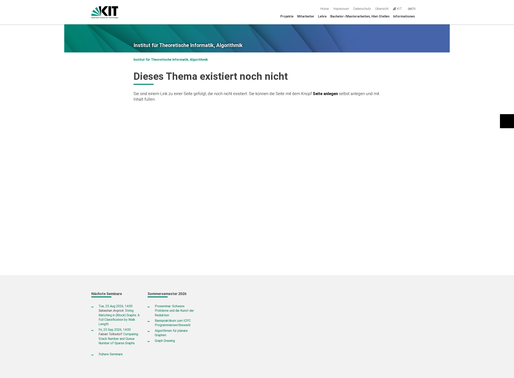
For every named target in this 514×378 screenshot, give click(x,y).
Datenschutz (362, 9)
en (413, 9)
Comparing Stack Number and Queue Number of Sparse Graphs (118, 338)
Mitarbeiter (305, 16)
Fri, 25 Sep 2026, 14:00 (115, 330)
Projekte (287, 16)
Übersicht (382, 9)
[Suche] (421, 9)
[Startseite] (421, 16)
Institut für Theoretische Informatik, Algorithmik (188, 45)
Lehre (322, 16)
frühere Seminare (111, 354)
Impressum (341, 9)
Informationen (404, 16)
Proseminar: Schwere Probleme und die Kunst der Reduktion (174, 310)
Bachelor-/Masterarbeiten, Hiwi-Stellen (360, 16)
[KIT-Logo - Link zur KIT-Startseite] (104, 12)
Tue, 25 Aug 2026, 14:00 (116, 306)
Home (324, 9)
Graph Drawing (165, 341)
